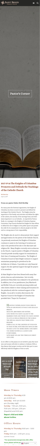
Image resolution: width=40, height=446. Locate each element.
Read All (20, 374)
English (26, 443)
